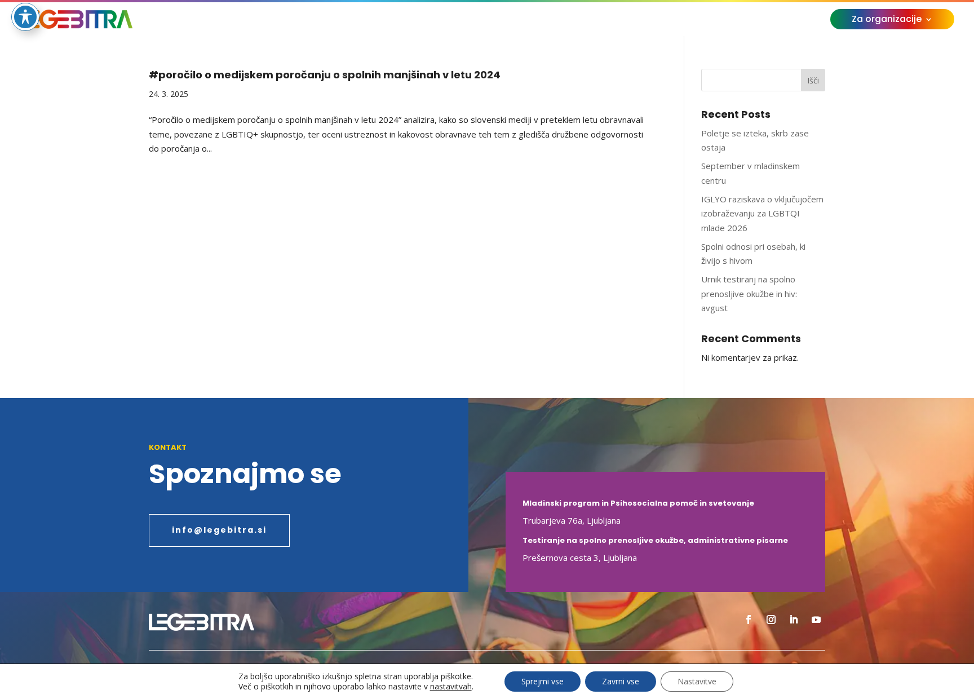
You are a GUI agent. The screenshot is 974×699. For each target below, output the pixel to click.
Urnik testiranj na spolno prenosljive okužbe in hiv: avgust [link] (749, 293)
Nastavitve (697, 681)
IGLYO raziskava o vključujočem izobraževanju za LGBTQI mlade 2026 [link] (762, 213)
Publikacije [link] (602, 20)
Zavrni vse (620, 681)
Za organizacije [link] (887, 20)
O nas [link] (294, 20)
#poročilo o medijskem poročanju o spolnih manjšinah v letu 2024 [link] (325, 75)
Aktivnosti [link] (354, 20)
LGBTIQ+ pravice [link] (438, 20)
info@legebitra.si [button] (219, 530)
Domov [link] (252, 20)
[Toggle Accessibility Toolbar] (25, 16)
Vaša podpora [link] (683, 20)
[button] (749, 619)
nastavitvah (451, 687)
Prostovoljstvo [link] (532, 20)
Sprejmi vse (542, 681)
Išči (813, 80)
